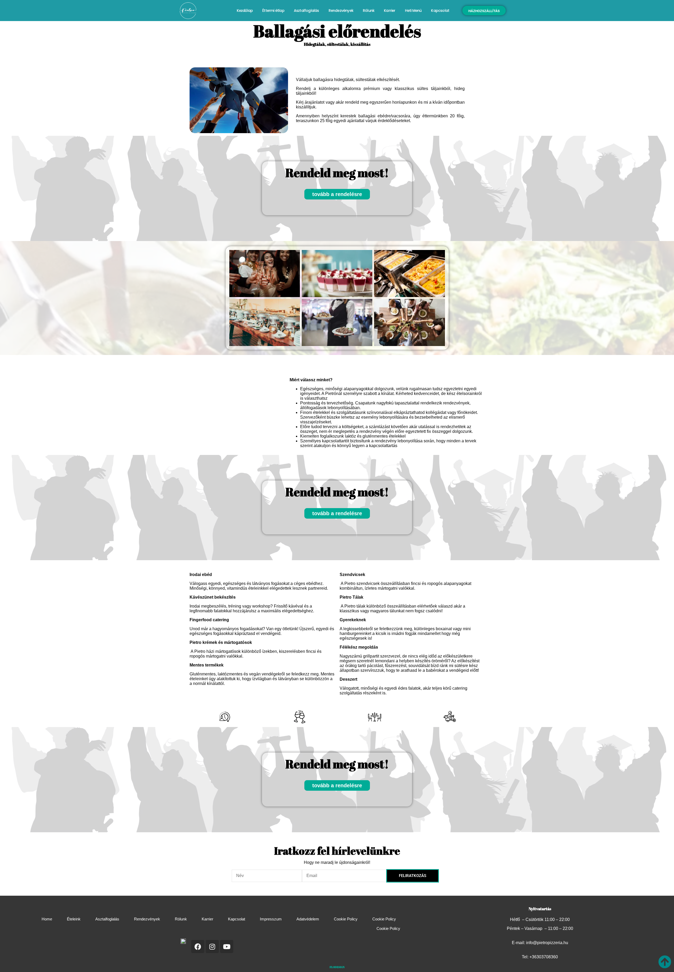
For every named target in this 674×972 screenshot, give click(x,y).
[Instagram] (212, 946)
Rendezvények (341, 10)
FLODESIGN (337, 967)
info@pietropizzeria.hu (547, 942)
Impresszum (271, 919)
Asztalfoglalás (306, 10)
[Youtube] (226, 946)
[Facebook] (197, 946)
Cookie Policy (346, 919)
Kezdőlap (245, 10)
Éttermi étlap (273, 10)
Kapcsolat (440, 10)
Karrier (389, 10)
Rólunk (368, 10)
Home (47, 919)
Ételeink (74, 919)
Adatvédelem (307, 919)
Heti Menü (413, 10)
